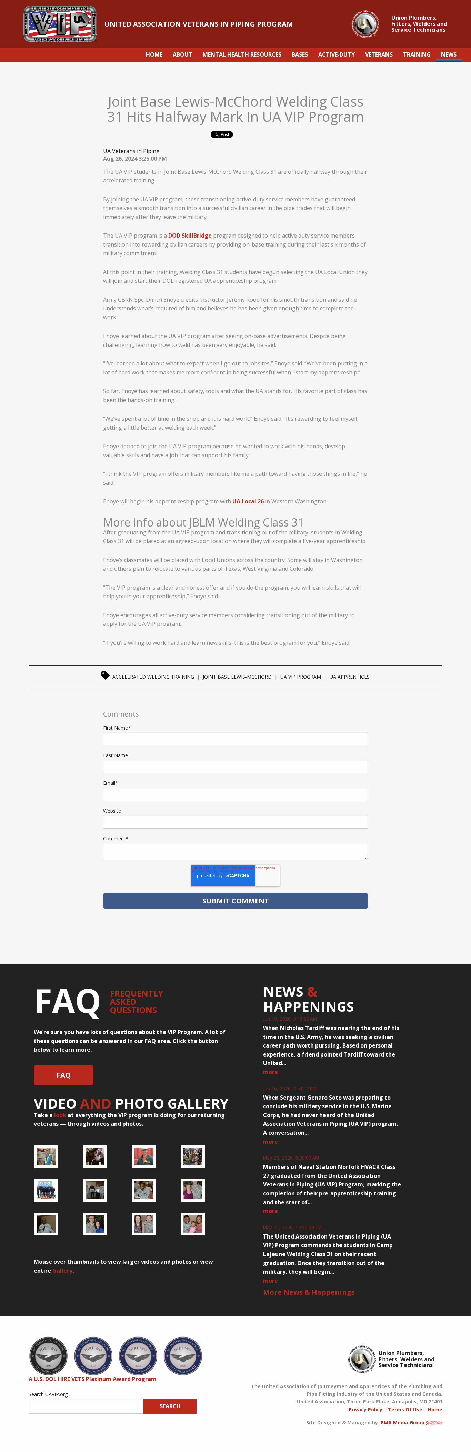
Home (435, 1409)
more (270, 1072)
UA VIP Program (300, 676)
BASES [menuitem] (300, 54)
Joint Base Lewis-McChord (237, 676)
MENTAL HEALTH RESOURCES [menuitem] (242, 54)
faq (64, 1075)
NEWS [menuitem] (449, 54)
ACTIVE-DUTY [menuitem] (336, 54)
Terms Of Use (405, 1409)
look (60, 1115)
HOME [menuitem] (154, 54)
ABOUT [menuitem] (182, 54)
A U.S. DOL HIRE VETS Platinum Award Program (93, 1379)
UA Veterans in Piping (131, 151)
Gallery (62, 1270)
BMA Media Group (402, 1422)
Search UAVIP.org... (50, 1394)
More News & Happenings (309, 1292)
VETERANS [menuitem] (379, 54)
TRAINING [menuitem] (417, 54)
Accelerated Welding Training (153, 676)
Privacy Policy (365, 1409)
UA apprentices (350, 676)
